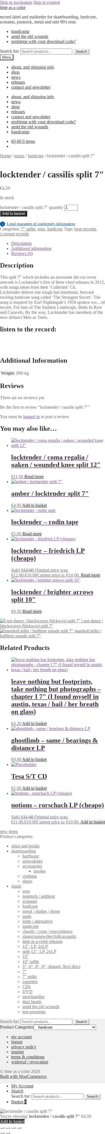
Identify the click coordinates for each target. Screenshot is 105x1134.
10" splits (30, 961)
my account (21, 1036)
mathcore (30, 926)
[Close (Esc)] (19, 1128)
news (15, 77)
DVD (27, 991)
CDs (26, 986)
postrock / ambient (38, 896)
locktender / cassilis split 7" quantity (31, 207)
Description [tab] (21, 243)
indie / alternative (37, 921)
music (19, 155)
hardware (30, 856)
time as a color (12, 7)
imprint (17, 1051)
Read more (34, 476)
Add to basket (13, 213)
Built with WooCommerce (23, 1076)
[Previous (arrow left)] (2, 1133)
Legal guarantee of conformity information (38, 224)
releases (18, 82)
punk (26, 916)
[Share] (13, 1128)
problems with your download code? (43, 41)
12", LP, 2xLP (35, 946)
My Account (22, 1086)
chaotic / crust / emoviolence (47, 931)
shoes (27, 881)
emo (41, 229)
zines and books (25, 846)
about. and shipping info (32, 67)
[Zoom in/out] (2, 1128)
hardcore (35, 155)
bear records (85, 229)
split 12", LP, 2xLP (39, 951)
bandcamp (20, 31)
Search (81, 51)
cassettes (30, 981)
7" (24, 971)
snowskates (32, 861)
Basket (19, 1101)
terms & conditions (28, 1056)
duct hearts (31, 1001)
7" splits (28, 229)
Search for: (9, 51)
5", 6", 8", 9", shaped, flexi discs (51, 966)
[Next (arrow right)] (8, 1133)
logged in (31, 416)
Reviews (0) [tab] (22, 253)
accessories (32, 866)
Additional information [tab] (31, 248)
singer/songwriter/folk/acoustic (49, 936)
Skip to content (46, 2)
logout (16, 1041)
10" (25, 956)
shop (15, 72)
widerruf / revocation (29, 1062)
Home (5, 155)
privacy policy (23, 1046)
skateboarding (23, 851)
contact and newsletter (30, 87)
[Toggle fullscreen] (8, 1128)
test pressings (34, 1011)
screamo (29, 901)
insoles (40, 871)
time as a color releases (42, 941)
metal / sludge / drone (41, 911)
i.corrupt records (14, 234)
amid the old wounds (29, 36)
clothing (29, 876)
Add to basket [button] (34, 505)
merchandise (33, 996)
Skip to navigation (16, 2)
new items (9, 831)
